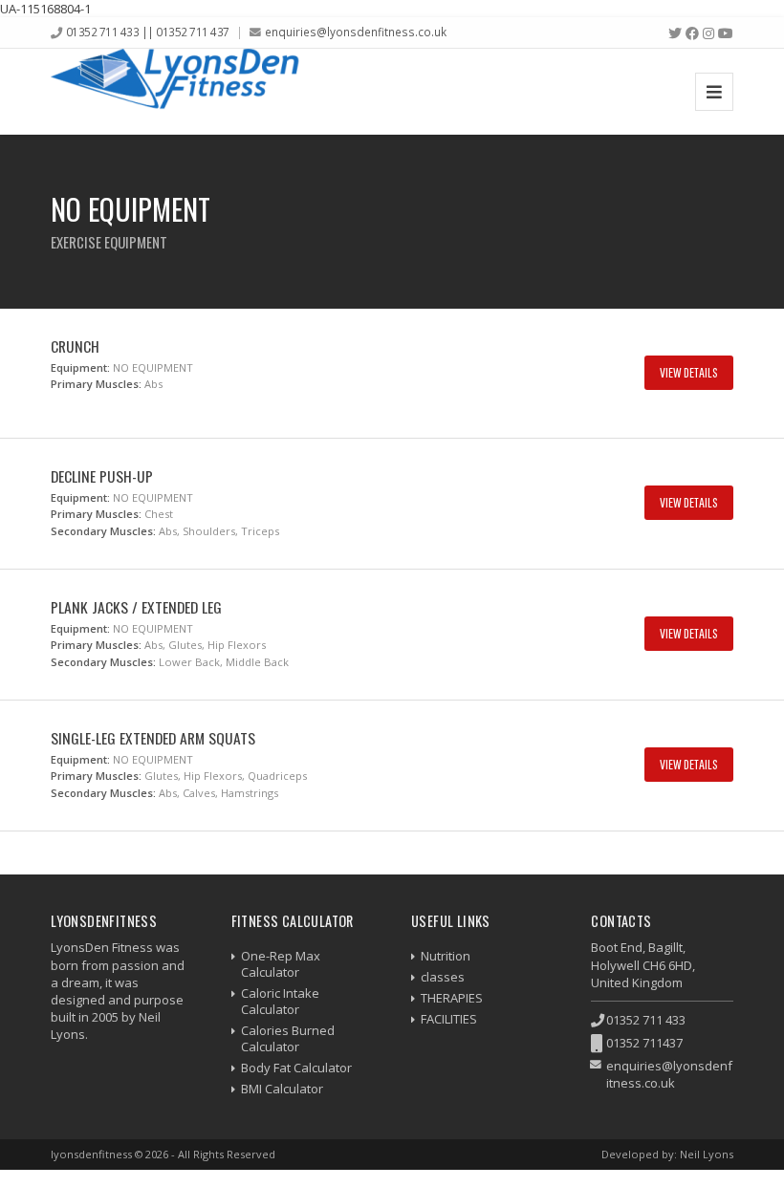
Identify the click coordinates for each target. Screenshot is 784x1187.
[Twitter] (675, 33)
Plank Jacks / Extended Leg (136, 606)
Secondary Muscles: (103, 531)
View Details (689, 372)
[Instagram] (708, 33)
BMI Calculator (282, 1088)
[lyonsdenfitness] (175, 91)
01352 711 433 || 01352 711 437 (147, 31)
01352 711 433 (646, 1019)
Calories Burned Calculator (288, 1038)
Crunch (75, 346)
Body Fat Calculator (296, 1067)
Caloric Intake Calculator (280, 1001)
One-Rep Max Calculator (280, 964)
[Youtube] (725, 33)
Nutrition (445, 955)
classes (443, 976)
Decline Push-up (102, 475)
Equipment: (80, 367)
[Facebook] (692, 33)
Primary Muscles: (96, 384)
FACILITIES (449, 1018)
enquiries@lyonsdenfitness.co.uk (355, 31)
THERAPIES (452, 997)
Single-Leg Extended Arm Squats (153, 737)
